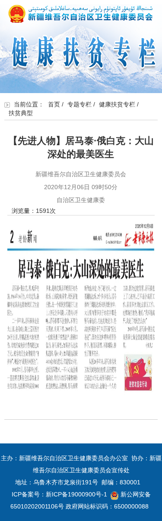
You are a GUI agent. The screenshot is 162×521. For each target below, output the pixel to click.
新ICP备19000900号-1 (76, 494)
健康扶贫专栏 (117, 104)
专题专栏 (79, 104)
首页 (54, 104)
